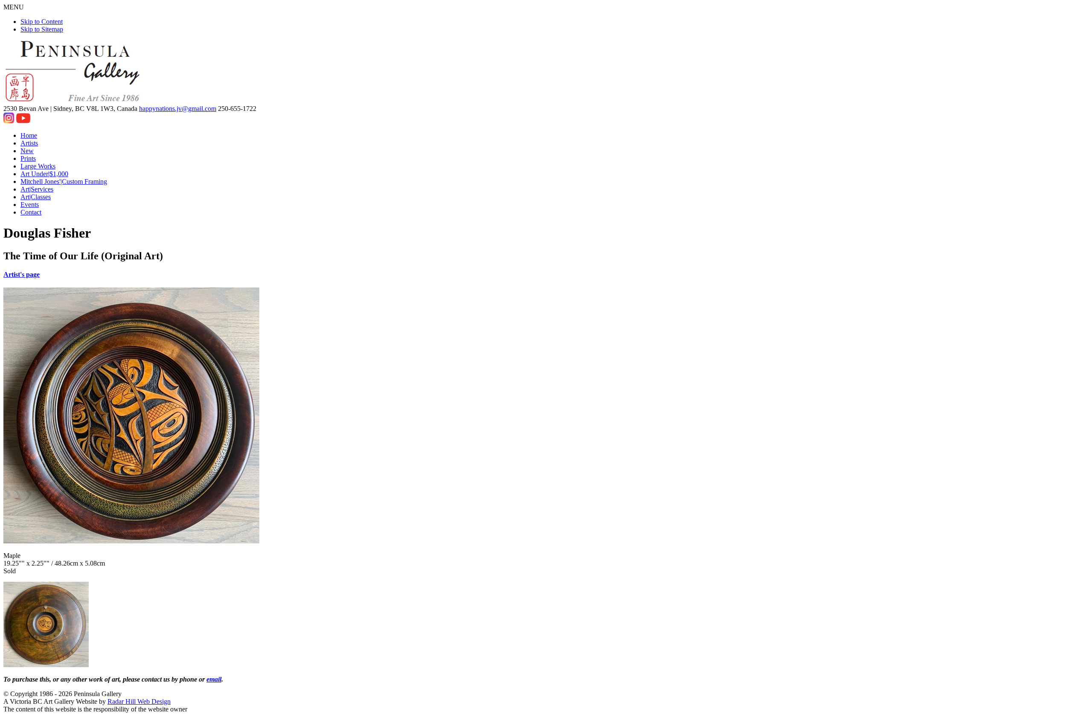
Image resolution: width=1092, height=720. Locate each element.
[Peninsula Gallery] (73, 101)
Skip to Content (41, 21)
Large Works (37, 166)
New (27, 150)
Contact (30, 212)
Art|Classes (35, 196)
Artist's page (21, 274)
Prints (28, 158)
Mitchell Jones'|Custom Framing (63, 181)
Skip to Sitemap (41, 29)
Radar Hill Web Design (139, 701)
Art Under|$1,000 (44, 173)
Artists (29, 143)
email (213, 679)
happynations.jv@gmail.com (177, 108)
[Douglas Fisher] (46, 664)
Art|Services (36, 189)
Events (29, 204)
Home (28, 135)
